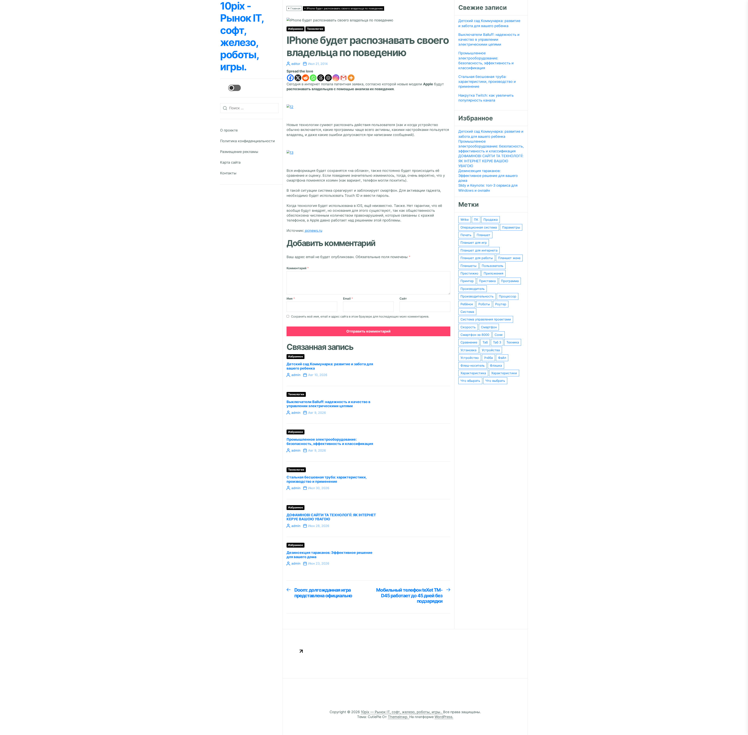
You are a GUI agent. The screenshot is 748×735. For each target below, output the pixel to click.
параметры (511, 227)
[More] (351, 77)
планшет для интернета (478, 250)
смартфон (489, 327)
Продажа (490, 219)
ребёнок (466, 304)
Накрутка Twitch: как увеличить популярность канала (486, 97)
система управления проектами (485, 319)
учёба (488, 358)
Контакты (228, 173)
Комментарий (298, 268)
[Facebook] (290, 77)
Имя (291, 298)
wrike (464, 219)
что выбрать (495, 381)
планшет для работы (476, 258)
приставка (487, 281)
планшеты (468, 266)
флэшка (496, 365)
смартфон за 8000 (474, 335)
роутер (500, 304)
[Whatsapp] (313, 77)
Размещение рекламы (239, 152)
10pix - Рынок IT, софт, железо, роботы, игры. (241, 36)
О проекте (229, 130)
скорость (468, 327)
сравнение (468, 342)
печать (465, 235)
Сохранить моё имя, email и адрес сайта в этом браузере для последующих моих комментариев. (360, 316)
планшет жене (509, 258)
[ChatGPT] (328, 77)
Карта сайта (230, 162)
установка (468, 350)
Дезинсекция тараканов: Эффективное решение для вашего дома (488, 176)
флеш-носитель (472, 365)
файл (502, 358)
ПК (476, 219)
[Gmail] (343, 77)
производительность (477, 296)
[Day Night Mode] (230, 88)
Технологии (315, 28)
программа (510, 281)
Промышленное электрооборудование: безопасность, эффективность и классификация (330, 441)
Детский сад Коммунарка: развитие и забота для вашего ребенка (489, 23)
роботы (484, 304)
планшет (483, 235)
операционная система (478, 227)
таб (485, 342)
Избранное (295, 28)
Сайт (403, 298)
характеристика (473, 373)
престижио (469, 273)
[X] (298, 77)
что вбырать (470, 381)
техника (512, 342)
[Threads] (320, 77)
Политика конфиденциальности (247, 141)
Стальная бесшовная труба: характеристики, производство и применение (326, 479)
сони (499, 335)
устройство (469, 358)
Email (348, 298)
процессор (507, 296)
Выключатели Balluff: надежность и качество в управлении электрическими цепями (328, 404)
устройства (491, 350)
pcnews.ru (313, 231)
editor (295, 64)
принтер (467, 281)
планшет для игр (473, 242)
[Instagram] (336, 77)
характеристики (504, 373)
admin (295, 375)
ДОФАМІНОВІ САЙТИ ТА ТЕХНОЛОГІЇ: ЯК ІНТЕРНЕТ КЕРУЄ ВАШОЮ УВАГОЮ (490, 161)
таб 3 (497, 342)
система (467, 312)
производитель (472, 289)
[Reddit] (305, 77)
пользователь (492, 266)
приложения (493, 273)
